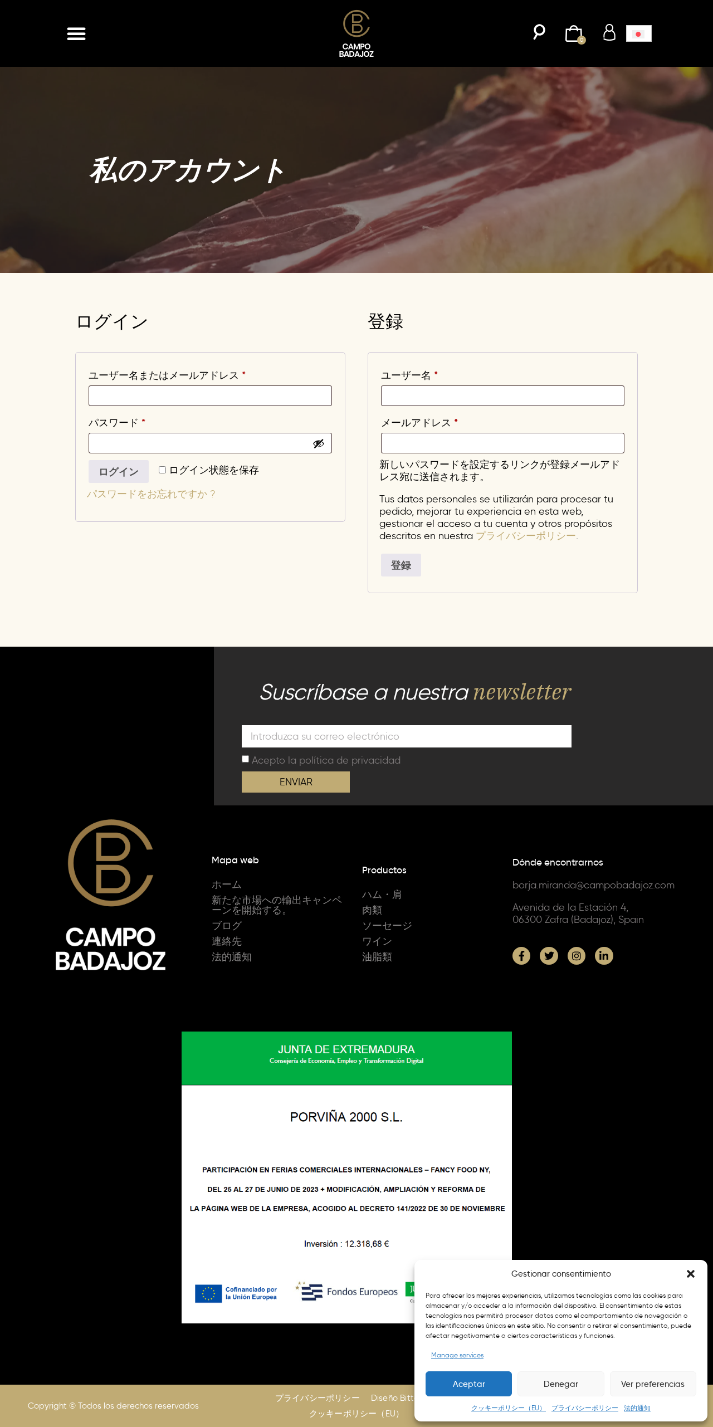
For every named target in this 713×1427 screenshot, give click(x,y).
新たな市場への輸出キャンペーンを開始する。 (277, 905)
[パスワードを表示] (318, 443)
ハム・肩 (382, 894)
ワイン (377, 941)
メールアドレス (424, 421)
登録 (401, 565)
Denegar (561, 1384)
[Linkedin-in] (604, 956)
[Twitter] (549, 956)
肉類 (372, 910)
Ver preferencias (653, 1384)
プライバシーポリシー (584, 1408)
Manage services (457, 1355)
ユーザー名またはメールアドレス (172, 373)
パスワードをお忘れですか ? (151, 494)
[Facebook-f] (521, 956)
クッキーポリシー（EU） (508, 1408)
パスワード (122, 421)
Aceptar (469, 1384)
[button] (690, 1273)
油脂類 (377, 957)
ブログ (227, 926)
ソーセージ (387, 926)
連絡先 (227, 941)
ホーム (227, 884)
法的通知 (637, 1408)
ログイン (119, 471)
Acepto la (326, 760)
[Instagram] (576, 956)
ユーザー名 (414, 373)
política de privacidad (350, 760)
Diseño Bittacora (404, 1398)
